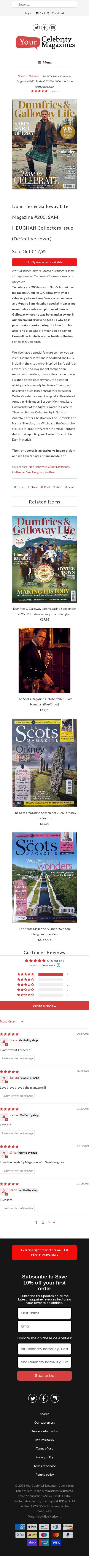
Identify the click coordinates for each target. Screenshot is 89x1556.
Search (44, 1414)
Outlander (18, 472)
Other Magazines (59, 466)
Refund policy (44, 1474)
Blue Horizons (52, 1516)
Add (58, 487)
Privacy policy (44, 1457)
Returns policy (44, 1440)
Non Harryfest (38, 466)
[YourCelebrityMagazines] (44, 44)
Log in (28, 13)
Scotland (50, 472)
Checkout (58, 13)
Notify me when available (45, 262)
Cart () (44, 13)
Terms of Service (44, 1466)
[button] (39, 91)
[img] (9, 1034)
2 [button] (43, 1222)
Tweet (20, 487)
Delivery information (44, 1431)
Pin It (47, 487)
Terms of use (44, 1448)
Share (34, 487)
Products (34, 76)
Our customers (44, 1422)
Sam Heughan (34, 472)
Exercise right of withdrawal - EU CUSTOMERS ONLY (44, 1252)
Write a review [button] (44, 1005)
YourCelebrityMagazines (41, 1485)
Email (71, 487)
